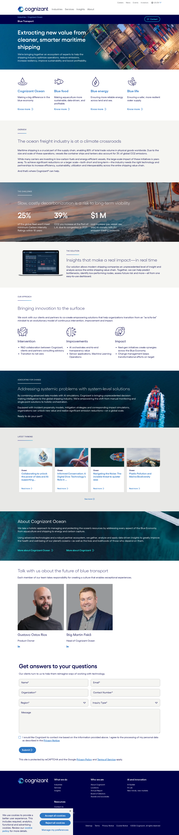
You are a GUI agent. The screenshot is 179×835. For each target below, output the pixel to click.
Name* (25, 682)
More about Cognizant (78, 550)
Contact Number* (103, 692)
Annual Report (96, 791)
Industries (57, 9)
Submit (26, 750)
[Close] (70, 811)
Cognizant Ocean (35, 17)
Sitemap (88, 826)
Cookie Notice (122, 826)
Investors (144, 3)
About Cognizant (98, 785)
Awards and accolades (100, 797)
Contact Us (58, 807)
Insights (80, 9)
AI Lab (129, 788)
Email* (96, 682)
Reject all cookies (55, 822)
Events (135, 3)
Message (26, 712)
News (128, 3)
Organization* (28, 692)
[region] (36, 821)
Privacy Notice (52, 740)
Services (69, 9)
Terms (97, 826)
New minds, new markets (137, 791)
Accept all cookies (55, 815)
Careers (120, 3)
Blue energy (99, 91)
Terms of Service (106, 759)
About (90, 9)
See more (88, 499)
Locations (95, 788)
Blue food (61, 91)
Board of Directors (98, 794)
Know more (24, 109)
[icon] (19, 646)
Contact (153, 19)
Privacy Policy (84, 759)
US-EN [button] (156, 3)
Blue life (133, 91)
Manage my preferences (55, 830)
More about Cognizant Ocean (34, 550)
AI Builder (131, 785)
